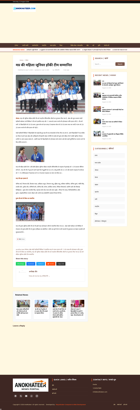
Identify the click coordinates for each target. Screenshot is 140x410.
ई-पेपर (16, 45)
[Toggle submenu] (66, 45)
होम (53, 385)
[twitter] (21, 396)
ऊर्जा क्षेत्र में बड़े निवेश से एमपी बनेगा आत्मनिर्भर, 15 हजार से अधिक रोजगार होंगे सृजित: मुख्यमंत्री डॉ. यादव (59, 313)
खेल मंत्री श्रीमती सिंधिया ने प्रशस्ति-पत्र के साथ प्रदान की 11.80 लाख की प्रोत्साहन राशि (54, 249)
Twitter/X (41, 264)
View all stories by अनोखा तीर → (39, 276)
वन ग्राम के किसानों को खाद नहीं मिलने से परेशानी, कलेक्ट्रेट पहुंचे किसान (112, 84)
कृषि (99, 45)
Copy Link (61, 264)
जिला (61, 45)
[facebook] (15, 396)
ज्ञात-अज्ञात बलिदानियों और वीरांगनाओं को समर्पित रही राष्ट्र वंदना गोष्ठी (22, 312)
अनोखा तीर (57, 70)
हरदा (103, 81)
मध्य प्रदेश (53, 45)
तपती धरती (25, 45)
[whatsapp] (31, 396)
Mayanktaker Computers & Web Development (71, 404)
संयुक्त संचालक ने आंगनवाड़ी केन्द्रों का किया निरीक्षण (84, 50)
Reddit (52, 264)
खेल (87, 45)
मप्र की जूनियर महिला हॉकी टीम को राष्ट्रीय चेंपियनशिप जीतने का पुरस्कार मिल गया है (55, 252)
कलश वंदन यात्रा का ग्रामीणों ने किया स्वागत (112, 50)
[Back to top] (1, 409)
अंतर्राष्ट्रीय (35, 45)
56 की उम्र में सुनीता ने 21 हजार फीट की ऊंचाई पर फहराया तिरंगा (41, 311)
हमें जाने (54, 393)
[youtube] (26, 396)
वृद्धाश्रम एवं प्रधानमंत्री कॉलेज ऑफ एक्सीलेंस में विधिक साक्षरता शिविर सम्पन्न (48, 50)
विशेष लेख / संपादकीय (77, 45)
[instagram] (37, 396)
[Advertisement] (70, 28)
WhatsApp (20, 264)
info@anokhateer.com (100, 392)
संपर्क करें (106, 45)
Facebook (31, 264)
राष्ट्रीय (44, 45)
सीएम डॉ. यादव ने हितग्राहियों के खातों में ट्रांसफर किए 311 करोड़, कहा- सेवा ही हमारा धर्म (77, 312)
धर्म (93, 45)
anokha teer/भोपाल (22, 249)
